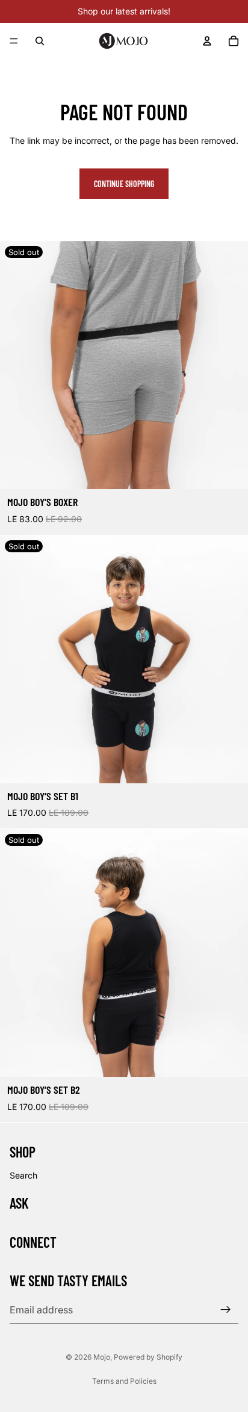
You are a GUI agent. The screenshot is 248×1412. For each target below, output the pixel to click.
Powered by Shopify (148, 1356)
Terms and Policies (124, 1381)
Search (23, 1175)
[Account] (207, 41)
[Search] (39, 41)
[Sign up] (225, 1309)
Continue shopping (124, 184)
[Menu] (14, 41)
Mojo (101, 1356)
